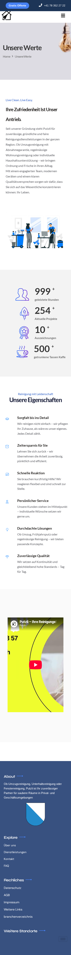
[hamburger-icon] (63, 16)
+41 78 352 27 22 (54, 5)
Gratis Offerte (17, 5)
